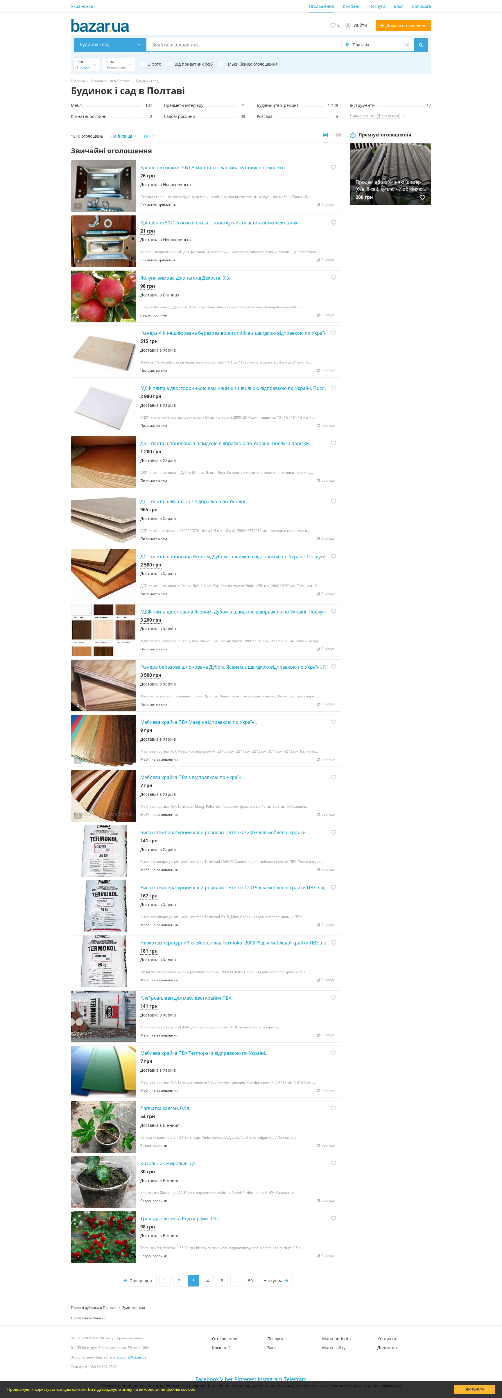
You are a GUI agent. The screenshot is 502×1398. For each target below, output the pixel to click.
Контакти (386, 1338)
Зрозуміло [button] (474, 1389)
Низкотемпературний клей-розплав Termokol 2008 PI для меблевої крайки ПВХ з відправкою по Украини (258, 943)
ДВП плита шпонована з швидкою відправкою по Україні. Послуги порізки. (225, 443)
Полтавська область (88, 1318)
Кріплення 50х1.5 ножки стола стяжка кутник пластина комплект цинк (218, 222)
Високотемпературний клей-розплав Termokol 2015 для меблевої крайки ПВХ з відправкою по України (256, 887)
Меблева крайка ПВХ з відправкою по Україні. (192, 777)
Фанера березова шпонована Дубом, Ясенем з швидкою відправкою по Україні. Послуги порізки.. (251, 667)
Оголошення (321, 6)
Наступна (272, 1280)
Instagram (270, 1379)
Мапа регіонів (336, 1338)
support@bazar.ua (131, 1357)
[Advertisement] (390, 272)
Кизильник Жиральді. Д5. (168, 1163)
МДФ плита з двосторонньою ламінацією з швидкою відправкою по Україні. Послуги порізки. (246, 388)
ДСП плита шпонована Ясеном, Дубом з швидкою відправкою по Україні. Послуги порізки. (242, 556)
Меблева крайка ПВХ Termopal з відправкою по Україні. (203, 1053)
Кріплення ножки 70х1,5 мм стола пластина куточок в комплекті (212, 167)
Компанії (352, 6)
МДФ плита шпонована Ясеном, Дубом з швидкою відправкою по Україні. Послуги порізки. (243, 612)
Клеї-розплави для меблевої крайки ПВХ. (186, 998)
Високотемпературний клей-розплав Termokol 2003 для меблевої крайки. (223, 832)
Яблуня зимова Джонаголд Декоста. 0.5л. (186, 278)
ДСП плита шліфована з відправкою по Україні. (193, 501)
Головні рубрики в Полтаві (93, 1307)
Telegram (295, 1379)
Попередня (141, 1280)
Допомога (421, 6)
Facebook (207, 1379)
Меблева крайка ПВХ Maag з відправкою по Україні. (198, 722)
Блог (398, 6)
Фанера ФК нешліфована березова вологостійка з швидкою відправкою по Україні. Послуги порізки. (254, 333)
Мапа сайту (333, 1347)
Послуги (377, 6)
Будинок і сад (133, 1307)
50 (250, 1280)
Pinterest (245, 1379)
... (236, 1280)
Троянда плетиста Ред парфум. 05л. (180, 1218)
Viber (226, 1379)
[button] (197, 1390)
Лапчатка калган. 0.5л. (165, 1108)
